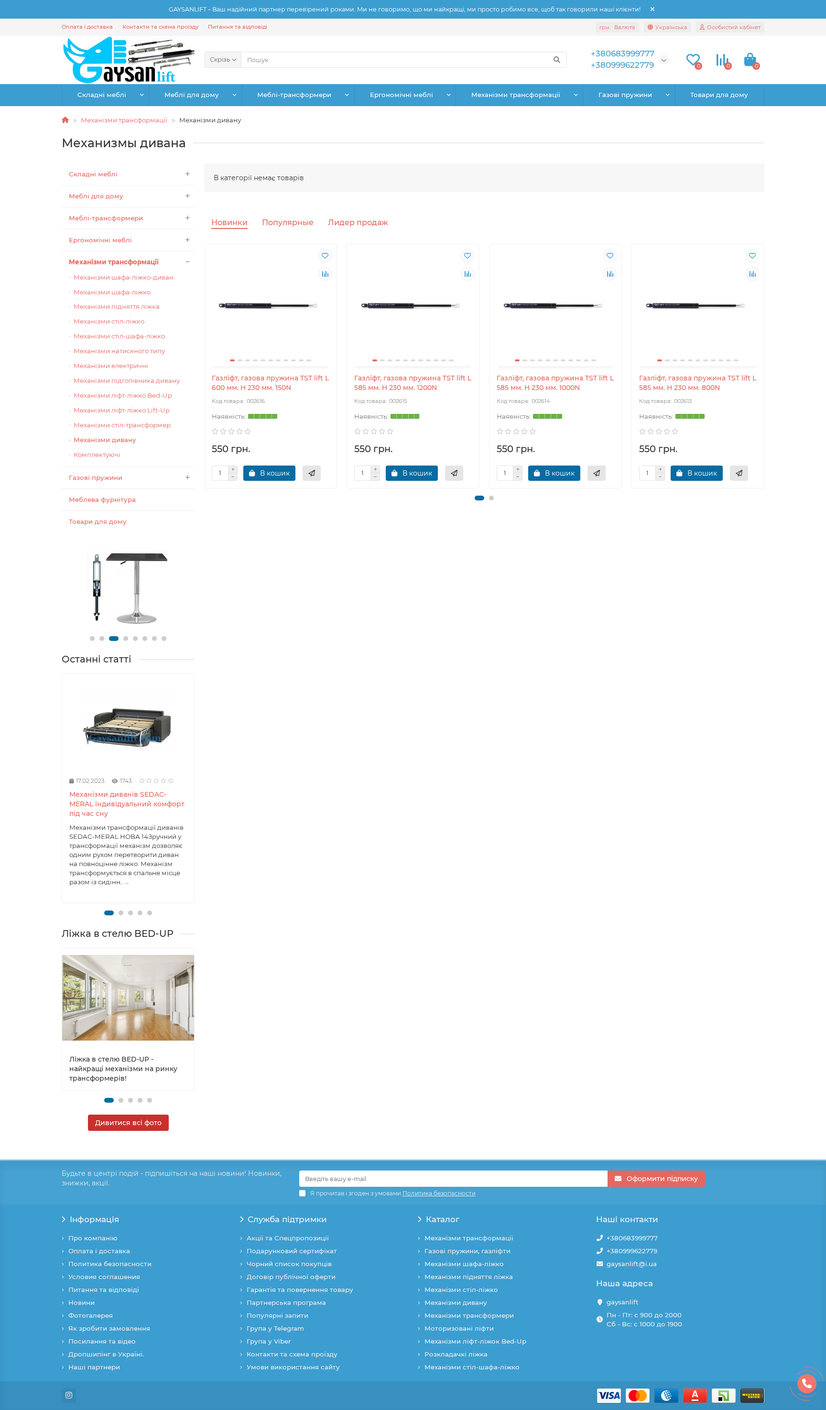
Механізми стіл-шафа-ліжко (119, 336)
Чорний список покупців (289, 1264)
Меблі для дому (191, 94)
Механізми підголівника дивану (127, 380)
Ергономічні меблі (401, 94)
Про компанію (93, 1238)
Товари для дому (719, 94)
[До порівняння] (325, 274)
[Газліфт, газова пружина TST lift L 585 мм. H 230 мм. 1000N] (555, 306)
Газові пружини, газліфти (467, 1251)
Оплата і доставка (87, 26)
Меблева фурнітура (102, 499)
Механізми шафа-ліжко (112, 292)
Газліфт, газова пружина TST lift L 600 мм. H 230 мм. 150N (270, 383)
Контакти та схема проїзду (160, 26)
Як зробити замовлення (109, 1328)
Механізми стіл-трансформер (122, 425)
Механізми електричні (111, 365)
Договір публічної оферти (291, 1276)
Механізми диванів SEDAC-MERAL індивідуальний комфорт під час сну (127, 804)
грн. (617, 27)
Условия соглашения (104, 1276)
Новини (81, 1302)
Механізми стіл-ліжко (109, 321)
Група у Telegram (275, 1328)
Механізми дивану (105, 440)
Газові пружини (625, 94)
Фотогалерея (90, 1315)
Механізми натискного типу (119, 351)
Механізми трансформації (515, 94)
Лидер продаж (358, 222)
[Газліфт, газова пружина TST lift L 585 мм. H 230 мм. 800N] (698, 306)
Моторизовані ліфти (459, 1328)
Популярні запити (277, 1315)
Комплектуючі (97, 454)
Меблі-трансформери (294, 94)
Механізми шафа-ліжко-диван (124, 277)
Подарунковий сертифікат (292, 1251)
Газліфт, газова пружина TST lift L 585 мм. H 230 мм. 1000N (555, 383)
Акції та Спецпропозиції (288, 1238)
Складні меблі (101, 94)
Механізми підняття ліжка (117, 306)
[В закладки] (325, 255)
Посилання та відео (102, 1341)
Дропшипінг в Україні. (106, 1354)
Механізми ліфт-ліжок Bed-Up (475, 1341)
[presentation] (62, 789)
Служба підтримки (287, 1219)
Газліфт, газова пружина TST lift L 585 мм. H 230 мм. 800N (697, 383)
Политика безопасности (110, 1264)
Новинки (229, 222)
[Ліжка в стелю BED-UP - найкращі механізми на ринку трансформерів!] (128, 997)
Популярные (288, 222)
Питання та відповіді (237, 26)
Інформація (94, 1219)
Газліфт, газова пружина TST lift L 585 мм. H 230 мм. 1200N (412, 383)
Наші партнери (94, 1367)
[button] (92, 638)
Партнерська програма (286, 1302)
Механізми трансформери (469, 1315)
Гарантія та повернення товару (300, 1289)
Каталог (442, 1219)
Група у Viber (269, 1341)
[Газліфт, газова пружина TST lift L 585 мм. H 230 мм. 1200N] (413, 306)
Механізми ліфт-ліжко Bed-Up (123, 395)
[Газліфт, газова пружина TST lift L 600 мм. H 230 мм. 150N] (270, 306)
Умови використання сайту (293, 1367)
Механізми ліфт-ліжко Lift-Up (122, 410)
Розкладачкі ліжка (456, 1354)
